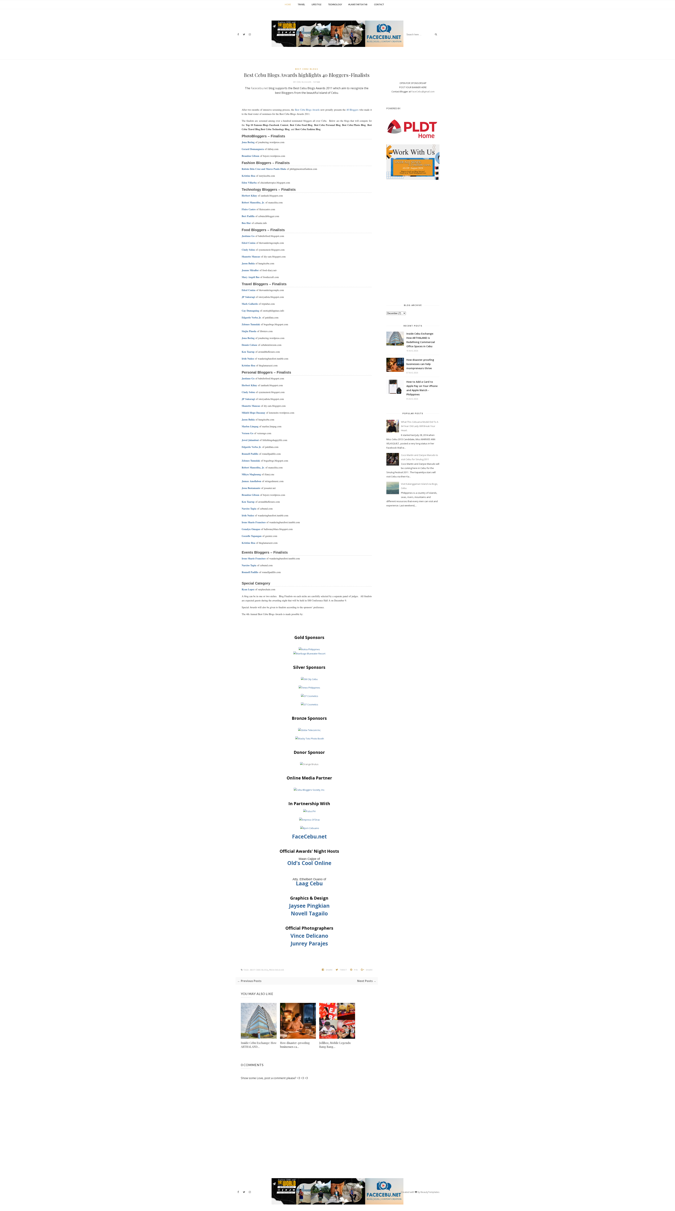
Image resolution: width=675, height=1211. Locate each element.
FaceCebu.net (309, 836)
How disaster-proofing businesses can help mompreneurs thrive (420, 364)
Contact (379, 4)
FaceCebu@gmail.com (423, 91)
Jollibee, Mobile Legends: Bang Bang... (335, 1045)
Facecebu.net (259, 88)
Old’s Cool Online (309, 863)
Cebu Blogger (304, 82)
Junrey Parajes (309, 943)
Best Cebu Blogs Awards (307, 109)
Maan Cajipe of (309, 859)
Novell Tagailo (309, 913)
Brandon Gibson (250, 156)
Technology (335, 4)
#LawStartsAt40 (357, 4)
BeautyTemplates (430, 1192)
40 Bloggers (352, 109)
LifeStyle (316, 4)
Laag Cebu (309, 883)
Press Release (276, 970)
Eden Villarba (249, 182)
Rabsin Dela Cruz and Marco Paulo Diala (264, 169)
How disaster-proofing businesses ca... (295, 1045)
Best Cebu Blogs (306, 69)
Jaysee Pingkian (309, 905)
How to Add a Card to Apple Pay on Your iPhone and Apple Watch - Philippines (422, 388)
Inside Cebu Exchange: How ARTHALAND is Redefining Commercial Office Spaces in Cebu (420, 340)
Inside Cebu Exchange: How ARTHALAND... (259, 1045)
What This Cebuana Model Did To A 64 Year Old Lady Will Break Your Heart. (419, 426)
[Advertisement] (412, 240)
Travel (301, 4)
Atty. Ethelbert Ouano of (309, 879)
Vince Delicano (309, 935)
